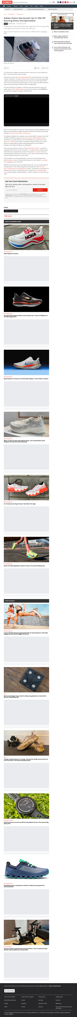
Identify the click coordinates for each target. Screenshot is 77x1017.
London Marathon (18, 9)
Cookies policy (59, 997)
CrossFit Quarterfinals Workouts (35, 9)
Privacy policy (41, 997)
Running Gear (11, 14)
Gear (21, 6)
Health (15, 6)
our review (37, 152)
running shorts (12, 168)
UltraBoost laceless (12, 160)
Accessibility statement (10, 1000)
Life (31, 6)
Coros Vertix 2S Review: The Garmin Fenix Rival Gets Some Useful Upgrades (62, 49)
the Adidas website (18, 89)
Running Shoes (20, 14)
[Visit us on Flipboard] (68, 2)
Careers (23, 1000)
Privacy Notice (8, 195)
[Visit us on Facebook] (58, 2)
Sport (26, 6)
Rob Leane (12, 23)
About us (40, 1006)
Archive (23, 1006)
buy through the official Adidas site (33, 138)
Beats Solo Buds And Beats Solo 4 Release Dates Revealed (63, 42)
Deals (5, 23)
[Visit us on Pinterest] (65, 2)
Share (7, 68)
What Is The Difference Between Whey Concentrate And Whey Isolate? (63, 26)
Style (36, 6)
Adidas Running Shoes (11, 211)
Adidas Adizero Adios (33, 148)
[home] (4, 6)
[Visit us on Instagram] (63, 2)
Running (40, 1000)
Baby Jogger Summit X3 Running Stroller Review (61, 36)
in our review (10, 141)
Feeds (5, 1006)
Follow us (38, 68)
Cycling (6, 1003)
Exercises (58, 1000)
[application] (26, 110)
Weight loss (58, 1003)
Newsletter (46, 68)
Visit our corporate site (55, 986)
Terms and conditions (9, 997)
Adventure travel (42, 1003)
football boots (22, 168)
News (41, 6)
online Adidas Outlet (23, 77)
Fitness (9, 6)
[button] (72, 2)
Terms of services (23, 194)
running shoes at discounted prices (20, 133)
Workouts (23, 1003)
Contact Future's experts (27, 997)
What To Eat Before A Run (61, 31)
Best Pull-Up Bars (52, 9)
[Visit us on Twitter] (60, 2)
